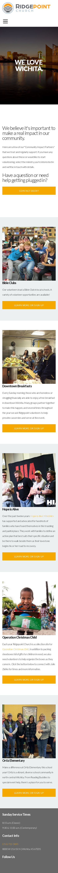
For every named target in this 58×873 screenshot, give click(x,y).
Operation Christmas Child (15, 649)
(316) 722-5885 (10, 843)
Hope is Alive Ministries (42, 515)
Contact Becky (29, 190)
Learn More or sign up (29, 305)
